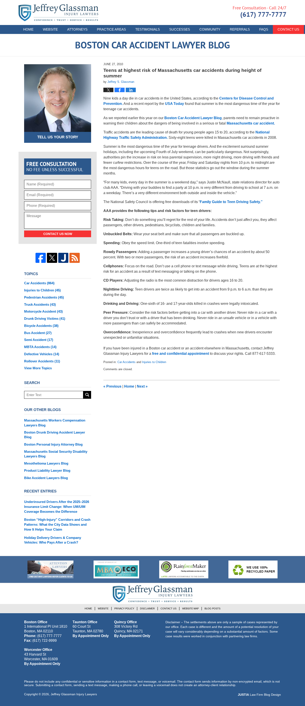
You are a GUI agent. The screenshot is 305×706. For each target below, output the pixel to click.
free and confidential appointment (180, 353)
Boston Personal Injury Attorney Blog (53, 444)
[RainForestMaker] (183, 569)
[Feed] (74, 258)
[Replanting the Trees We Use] (253, 569)
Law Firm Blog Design (259, 694)
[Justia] (63, 258)
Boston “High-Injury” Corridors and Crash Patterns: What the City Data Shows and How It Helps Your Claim (57, 524)
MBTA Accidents (40, 347)
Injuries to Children (154, 362)
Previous (112, 386)
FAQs (263, 29)
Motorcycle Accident (43, 311)
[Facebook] (41, 258)
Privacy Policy (124, 608)
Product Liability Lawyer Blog (47, 470)
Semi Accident (38, 340)
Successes (179, 29)
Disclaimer (147, 608)
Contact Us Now (57, 234)
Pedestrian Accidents (44, 297)
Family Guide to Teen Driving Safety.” (231, 202)
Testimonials (147, 29)
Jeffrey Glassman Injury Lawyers (74, 694)
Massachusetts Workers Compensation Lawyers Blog (54, 422)
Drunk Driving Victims (44, 318)
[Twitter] (52, 258)
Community (209, 29)
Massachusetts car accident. (251, 123)
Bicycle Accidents (41, 326)
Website (50, 29)
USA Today (174, 104)
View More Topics (38, 368)
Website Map (190, 608)
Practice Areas (111, 29)
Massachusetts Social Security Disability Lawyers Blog (55, 454)
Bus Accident (38, 333)
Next (142, 386)
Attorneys (77, 29)
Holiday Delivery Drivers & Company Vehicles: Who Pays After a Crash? (52, 540)
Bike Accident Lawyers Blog (46, 478)
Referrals (240, 29)
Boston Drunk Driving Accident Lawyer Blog (54, 434)
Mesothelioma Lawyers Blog (46, 463)
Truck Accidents (40, 304)
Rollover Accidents (42, 361)
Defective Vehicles (41, 354)
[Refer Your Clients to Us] (50, 569)
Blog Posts (212, 608)
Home (28, 29)
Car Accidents (126, 362)
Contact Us (288, 29)
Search (87, 395)
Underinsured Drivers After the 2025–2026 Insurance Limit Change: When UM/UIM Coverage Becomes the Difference (56, 506)
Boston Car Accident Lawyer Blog (58, 12)
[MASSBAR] (116, 569)
